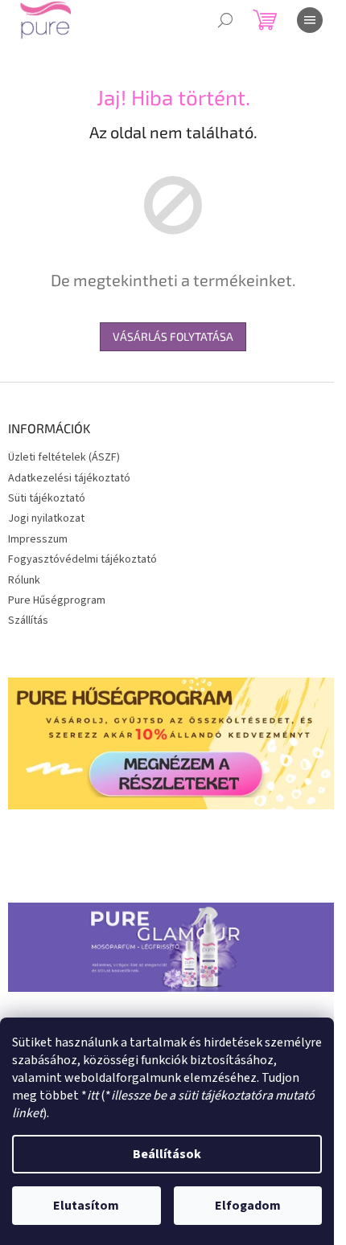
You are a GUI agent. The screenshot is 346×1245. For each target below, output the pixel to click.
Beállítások (167, 1154)
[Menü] (310, 20)
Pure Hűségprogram (56, 600)
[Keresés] (225, 20)
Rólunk (24, 580)
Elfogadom (248, 1205)
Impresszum (38, 539)
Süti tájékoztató (46, 498)
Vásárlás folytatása (173, 336)
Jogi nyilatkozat (46, 518)
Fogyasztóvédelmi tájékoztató (82, 559)
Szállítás (28, 620)
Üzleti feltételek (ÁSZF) (64, 457)
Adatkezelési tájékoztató (69, 478)
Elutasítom (86, 1205)
